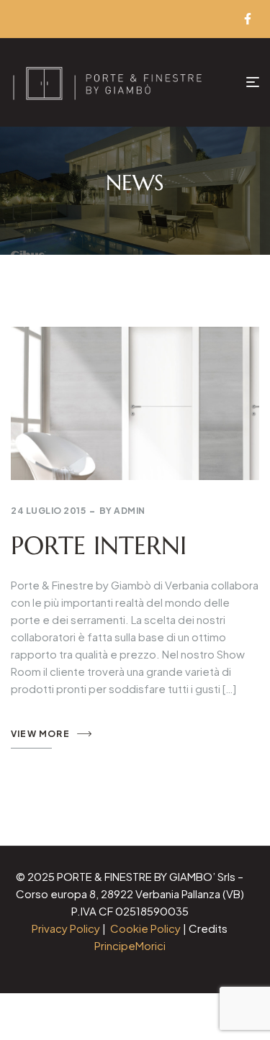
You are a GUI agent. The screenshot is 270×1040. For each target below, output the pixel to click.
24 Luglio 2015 (48, 510)
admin (129, 510)
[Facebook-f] (247, 18)
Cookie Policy (145, 928)
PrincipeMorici (130, 945)
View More (40, 733)
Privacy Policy (66, 928)
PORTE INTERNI (98, 545)
